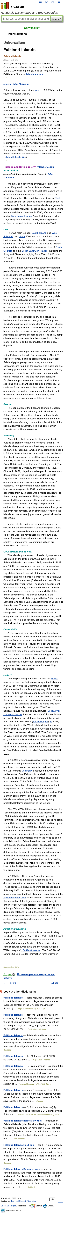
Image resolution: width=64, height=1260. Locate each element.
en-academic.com (13, 5)
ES (52, 2)
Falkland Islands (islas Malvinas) (22, 1120)
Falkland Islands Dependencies (21, 1169)
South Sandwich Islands (34, 250)
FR (59, 2)
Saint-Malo (17, 216)
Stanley (58, 198)
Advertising (31, 1201)
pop (37, 90)
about (22, 236)
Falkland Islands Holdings (18, 1145)
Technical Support (18, 1201)
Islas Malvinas (34, 74)
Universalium (32, 27)
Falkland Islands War (14, 157)
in (51, 721)
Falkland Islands (31, 950)
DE (46, 2)
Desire (54, 678)
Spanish (7, 84)
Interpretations (17, 33)
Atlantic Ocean (45, 166)
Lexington (27, 770)
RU (40, 2)
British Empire (40, 721)
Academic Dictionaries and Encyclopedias (29, 12)
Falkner (54, 982)
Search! (56, 19)
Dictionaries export (8, 1206)
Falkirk (12, 982)
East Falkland (39, 232)
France (28, 216)
